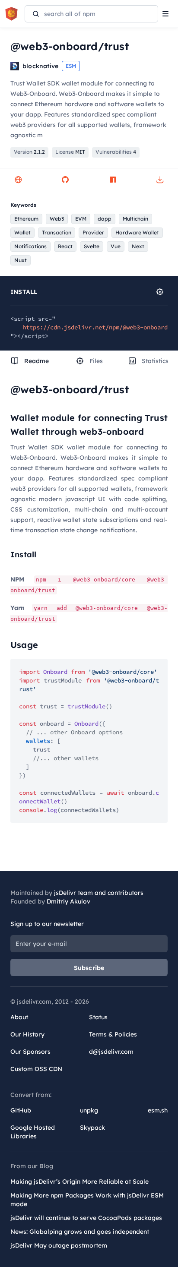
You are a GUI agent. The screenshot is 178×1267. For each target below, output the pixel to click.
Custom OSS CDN (36, 1069)
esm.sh (158, 1110)
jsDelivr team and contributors (98, 893)
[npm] (113, 179)
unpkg (89, 1110)
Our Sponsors (30, 1051)
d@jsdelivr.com (111, 1051)
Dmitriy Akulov (68, 901)
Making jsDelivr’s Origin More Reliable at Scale (79, 1181)
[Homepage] (18, 179)
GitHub (20, 1110)
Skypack (92, 1127)
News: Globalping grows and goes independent (79, 1231)
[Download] (160, 179)
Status (98, 1017)
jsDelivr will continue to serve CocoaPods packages (86, 1218)
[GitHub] (65, 179)
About (19, 1017)
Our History (27, 1034)
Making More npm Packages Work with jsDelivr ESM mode (87, 1199)
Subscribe (89, 968)
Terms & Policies (113, 1034)
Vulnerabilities (115, 152)
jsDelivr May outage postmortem (58, 1245)
